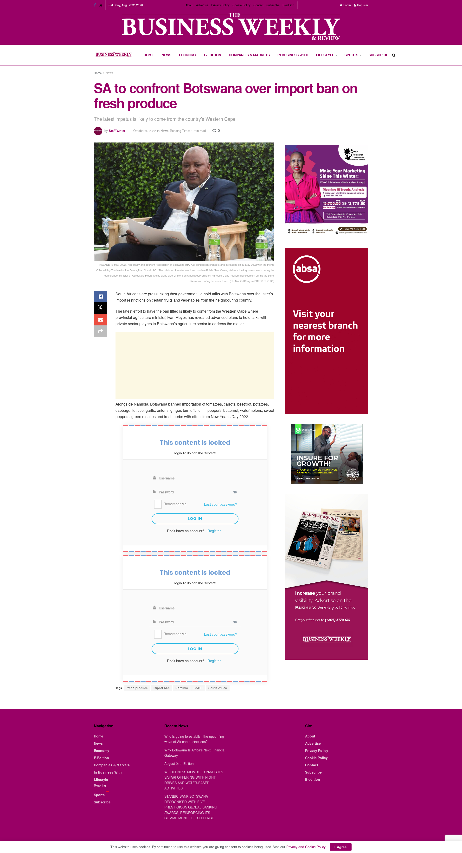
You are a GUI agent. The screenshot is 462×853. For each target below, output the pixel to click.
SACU (198, 688)
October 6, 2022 (144, 130)
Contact (258, 5)
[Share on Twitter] (100, 308)
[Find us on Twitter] (101, 5)
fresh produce (137, 688)
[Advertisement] (195, 365)
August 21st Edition (179, 763)
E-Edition (212, 54)
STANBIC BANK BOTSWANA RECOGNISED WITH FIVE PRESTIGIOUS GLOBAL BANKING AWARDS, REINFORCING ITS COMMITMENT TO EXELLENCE (190, 807)
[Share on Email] (100, 319)
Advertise (202, 5)
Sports (351, 54)
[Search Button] (394, 55)
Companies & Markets (249, 54)
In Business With (292, 54)
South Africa (217, 688)
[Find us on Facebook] (95, 5)
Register (362, 5)
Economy (187, 54)
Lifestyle (325, 54)
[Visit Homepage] (113, 55)
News (166, 54)
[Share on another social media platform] (100, 331)
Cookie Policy (241, 5)
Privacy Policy (220, 5)
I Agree (340, 847)
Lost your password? (220, 504)
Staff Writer (117, 130)
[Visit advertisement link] (231, 27)
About (189, 5)
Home (149, 54)
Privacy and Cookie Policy (305, 846)
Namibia (181, 688)
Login (347, 5)
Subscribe (273, 5)
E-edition (288, 5)
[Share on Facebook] (100, 296)
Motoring (100, 785)
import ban (162, 688)
